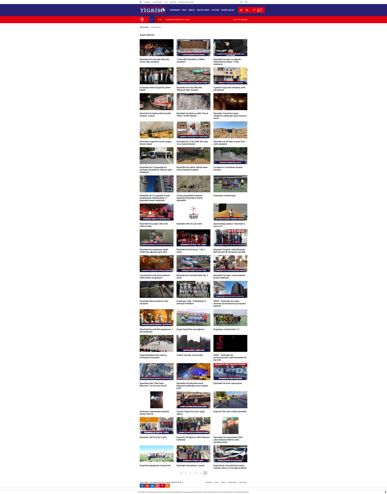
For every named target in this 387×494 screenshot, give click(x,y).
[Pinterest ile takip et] (162, 486)
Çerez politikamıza (238, 492)
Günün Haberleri (157, 2)
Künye (216, 482)
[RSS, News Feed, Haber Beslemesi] (167, 486)
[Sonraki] (205, 473)
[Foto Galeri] (246, 2)
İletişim (223, 482)
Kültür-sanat (203, 10)
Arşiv (165, 2)
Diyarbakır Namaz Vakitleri (186, 2)
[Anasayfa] (141, 2)
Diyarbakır (175, 10)
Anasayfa (145, 27)
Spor (184, 10)
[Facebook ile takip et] (142, 486)
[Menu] (241, 10)
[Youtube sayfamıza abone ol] (147, 486)
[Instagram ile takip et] (157, 486)
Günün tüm (240, 20)
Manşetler (147, 2)
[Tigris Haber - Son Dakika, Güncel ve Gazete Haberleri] (153, 10)
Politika (215, 10)
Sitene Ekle (173, 2)
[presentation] (146, 19)
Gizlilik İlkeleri (232, 482)
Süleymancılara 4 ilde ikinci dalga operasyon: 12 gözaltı (184, 20)
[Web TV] (241, 2)
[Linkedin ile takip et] (152, 486)
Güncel (191, 10)
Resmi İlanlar (227, 10)
